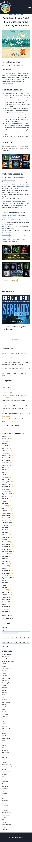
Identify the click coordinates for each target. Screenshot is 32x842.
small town (5, 781)
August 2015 (6, 609)
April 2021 (5, 477)
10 (28, 635)
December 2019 (6, 515)
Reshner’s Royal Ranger (23, 186)
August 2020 (6, 496)
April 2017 (5, 590)
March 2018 (5, 566)
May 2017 (5, 587)
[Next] (27, 317)
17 (28, 637)
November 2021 (6, 460)
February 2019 (6, 539)
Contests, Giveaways (8, 683)
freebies (4, 700)
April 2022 (5, 448)
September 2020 (7, 494)
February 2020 (6, 510)
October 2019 (6, 520)
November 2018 (6, 546)
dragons (4, 688)
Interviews (5, 714)
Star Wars (5, 786)
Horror (4, 712)
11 (4, 637)
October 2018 (6, 549)
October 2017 (6, 575)
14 (16, 637)
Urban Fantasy (6, 815)
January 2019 (6, 542)
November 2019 (6, 518)
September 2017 (7, 578)
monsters (5, 736)
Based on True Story (8, 661)
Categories (5, 385)
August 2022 (6, 438)
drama (4, 690)
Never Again (25, 184)
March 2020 (5, 508)
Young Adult (5, 829)
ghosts (4, 704)
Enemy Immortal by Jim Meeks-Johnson (13, 358)
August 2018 (6, 554)
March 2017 (5, 592)
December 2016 (6, 599)
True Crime (5, 805)
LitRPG (4, 721)
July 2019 (5, 527)
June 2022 (5, 443)
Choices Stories (6, 668)
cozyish (4, 685)
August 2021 (6, 467)
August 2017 (6, 580)
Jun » (7, 646)
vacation (4, 817)
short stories (6, 779)
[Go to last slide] (4, 317)
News (3, 748)
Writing (4, 827)
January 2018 (6, 568)
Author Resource (7, 659)
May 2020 (5, 503)
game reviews (6, 702)
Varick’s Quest (6, 239)
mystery (4, 743)
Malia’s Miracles (6, 235)
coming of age (6, 678)
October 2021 (6, 462)
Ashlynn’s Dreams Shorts (9, 215)
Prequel (4, 762)
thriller (4, 798)
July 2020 (5, 498)
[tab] (14, 339)
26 (8, 642)
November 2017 (6, 573)
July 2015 (5, 611)
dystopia (4, 692)
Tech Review (5, 796)
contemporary (6, 680)
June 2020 (5, 501)
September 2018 (7, 551)
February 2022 (6, 453)
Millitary (4, 733)
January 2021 (6, 484)
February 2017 (6, 594)
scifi (3, 776)
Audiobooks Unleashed (8, 180)
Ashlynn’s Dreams (7, 226)
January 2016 (6, 604)
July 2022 (5, 441)
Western (4, 822)
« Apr (3, 646)
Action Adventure (7, 654)
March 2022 (5, 450)
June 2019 (5, 530)
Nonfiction (5, 750)
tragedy (4, 803)
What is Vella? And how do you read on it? (14, 353)
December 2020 (6, 486)
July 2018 (5, 556)
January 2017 (6, 597)
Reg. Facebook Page (10, 426)
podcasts (4, 757)
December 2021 (6, 458)
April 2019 (5, 534)
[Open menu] (29, 7)
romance (19, 14)
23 (24, 639)
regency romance (7, 772)
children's (4, 666)
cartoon (4, 663)
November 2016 (6, 602)
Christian (4, 671)
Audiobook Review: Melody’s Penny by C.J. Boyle (16, 369)
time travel (5, 800)
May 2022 (5, 446)
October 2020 (6, 491)
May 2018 (5, 561)
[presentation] (16, 309)
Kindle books (5, 716)
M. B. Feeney (13, 280)
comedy (4, 676)
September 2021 (7, 465)
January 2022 (6, 455)
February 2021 (6, 482)
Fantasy (4, 697)
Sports (4, 784)
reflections (5, 769)
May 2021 (5, 474)
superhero (5, 791)
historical (4, 707)
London (4, 724)
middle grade (6, 728)
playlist (4, 755)
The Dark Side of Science (9, 220)
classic (4, 673)
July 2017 (5, 582)
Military (4, 731)
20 (12, 639)
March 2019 (5, 537)
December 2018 (6, 544)
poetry (4, 760)
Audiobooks (13, 14)
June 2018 (5, 558)
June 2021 (5, 472)
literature (4, 719)
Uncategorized (6, 812)
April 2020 (5, 506)
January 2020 (6, 513)
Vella (3, 820)
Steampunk (5, 788)
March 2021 (5, 479)
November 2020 (6, 489)
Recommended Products (9, 767)
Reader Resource (7, 764)
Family (4, 695)
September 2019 (7, 522)
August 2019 (6, 525)
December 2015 (6, 606)
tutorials (4, 808)
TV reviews (5, 810)
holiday (4, 709)
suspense (4, 793)
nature (4, 745)
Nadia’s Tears (6, 230)
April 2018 (5, 563)
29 (20, 642)
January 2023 (6, 436)
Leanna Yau (5, 280)
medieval (4, 726)
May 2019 (5, 532)
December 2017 (6, 570)
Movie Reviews (6, 738)
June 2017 (5, 585)
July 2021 (5, 470)
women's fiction (6, 824)
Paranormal (5, 752)
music (3, 740)
